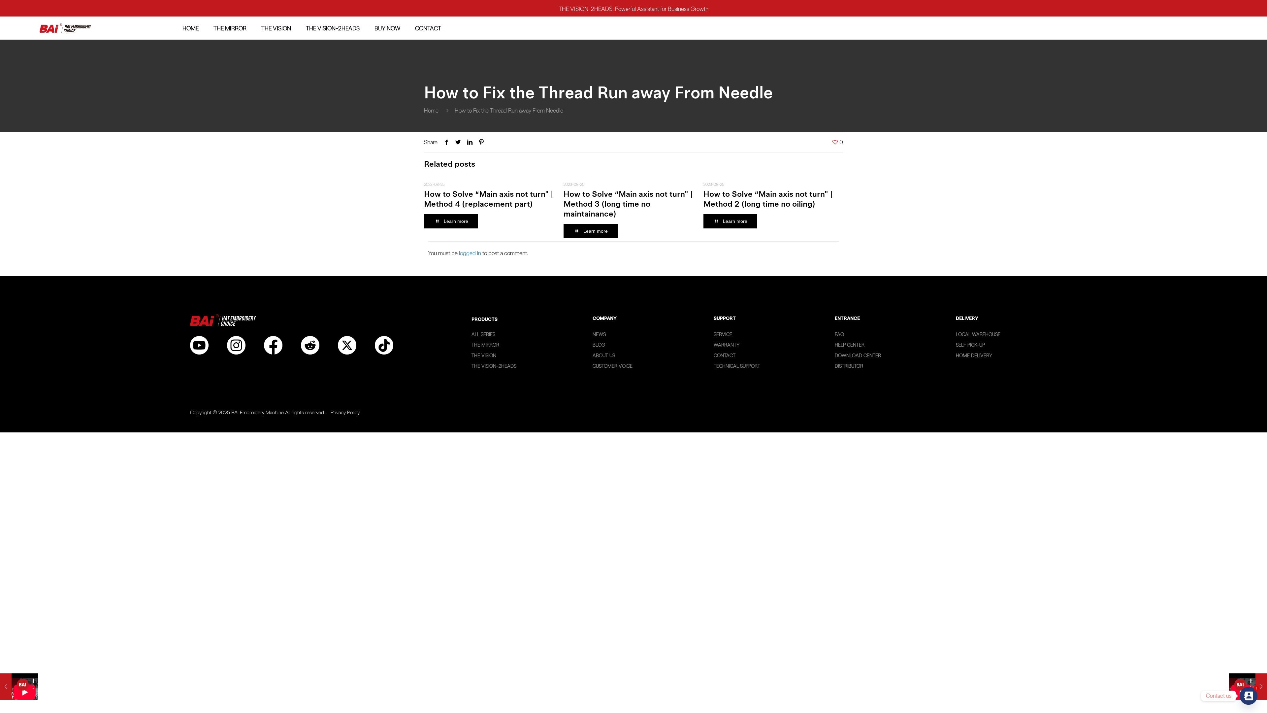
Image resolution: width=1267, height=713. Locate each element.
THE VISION (483, 355)
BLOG (599, 345)
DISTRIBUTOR (849, 366)
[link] (65, 28)
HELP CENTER (849, 345)
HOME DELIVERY (974, 355)
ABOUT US (604, 355)
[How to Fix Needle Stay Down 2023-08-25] (19, 686)
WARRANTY (726, 345)
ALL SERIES (483, 334)
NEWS (599, 334)
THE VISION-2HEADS (493, 366)
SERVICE (723, 334)
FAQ (839, 334)
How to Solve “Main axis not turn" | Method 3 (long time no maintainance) (628, 204)
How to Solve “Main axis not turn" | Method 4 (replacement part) (488, 199)
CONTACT (724, 355)
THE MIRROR (485, 345)
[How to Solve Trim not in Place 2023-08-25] (1248, 686)
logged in (470, 253)
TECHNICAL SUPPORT (737, 366)
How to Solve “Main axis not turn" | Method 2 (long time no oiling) (767, 199)
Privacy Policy (345, 412)
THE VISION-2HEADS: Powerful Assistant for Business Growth (633, 8)
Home (431, 110)
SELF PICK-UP (970, 345)
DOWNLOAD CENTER (858, 355)
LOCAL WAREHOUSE (978, 334)
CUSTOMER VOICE (613, 366)
